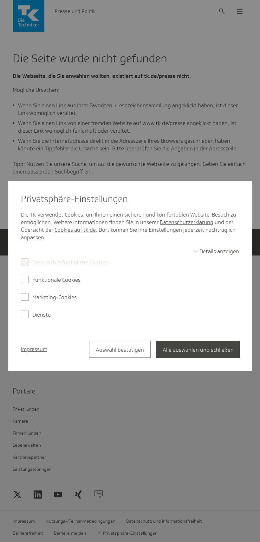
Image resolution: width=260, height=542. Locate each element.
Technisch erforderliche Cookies (70, 262)
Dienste (41, 314)
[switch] (216, 251)
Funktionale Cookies (56, 279)
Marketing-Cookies (54, 297)
